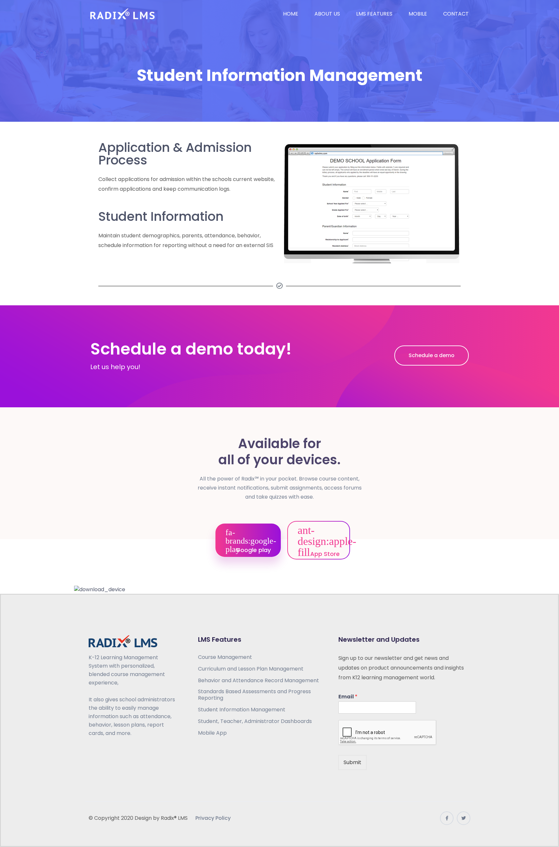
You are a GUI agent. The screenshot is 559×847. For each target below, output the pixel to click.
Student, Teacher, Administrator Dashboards (255, 721)
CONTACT (456, 13)
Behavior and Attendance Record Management (258, 680)
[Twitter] (463, 818)
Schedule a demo (432, 355)
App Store (324, 554)
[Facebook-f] (447, 818)
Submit (352, 762)
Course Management (225, 657)
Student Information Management (241, 709)
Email (347, 697)
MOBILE (418, 13)
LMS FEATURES (374, 13)
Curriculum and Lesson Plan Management (250, 669)
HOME (290, 13)
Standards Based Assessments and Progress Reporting (254, 694)
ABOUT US (327, 13)
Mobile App (212, 733)
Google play (252, 550)
